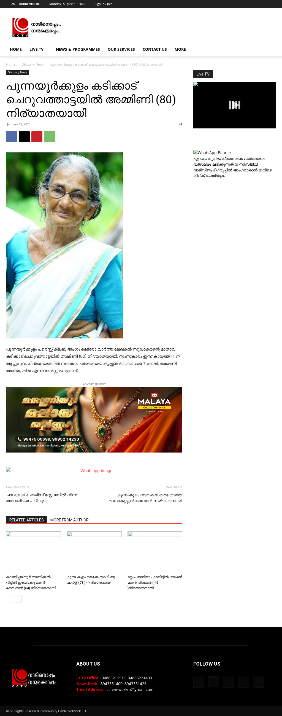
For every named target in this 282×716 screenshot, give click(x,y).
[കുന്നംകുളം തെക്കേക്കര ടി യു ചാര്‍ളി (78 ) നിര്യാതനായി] (94, 551)
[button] (269, 49)
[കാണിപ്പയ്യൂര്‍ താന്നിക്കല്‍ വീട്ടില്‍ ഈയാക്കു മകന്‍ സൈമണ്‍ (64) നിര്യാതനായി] (33, 551)
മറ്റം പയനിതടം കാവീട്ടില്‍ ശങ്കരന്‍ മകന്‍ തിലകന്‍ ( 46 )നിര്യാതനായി (155, 582)
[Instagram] (244, 4)
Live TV (36, 49)
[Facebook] (235, 4)
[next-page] (18, 599)
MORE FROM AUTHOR (69, 520)
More (180, 49)
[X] (263, 4)
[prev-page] (9, 599)
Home (16, 49)
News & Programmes (78, 49)
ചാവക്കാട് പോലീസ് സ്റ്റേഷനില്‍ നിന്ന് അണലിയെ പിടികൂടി (41, 497)
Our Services (121, 49)
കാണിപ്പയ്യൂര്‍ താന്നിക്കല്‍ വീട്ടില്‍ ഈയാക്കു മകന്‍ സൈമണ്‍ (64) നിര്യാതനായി (31, 582)
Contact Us (155, 49)
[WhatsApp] (49, 136)
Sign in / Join (104, 4)
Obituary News (32, 64)
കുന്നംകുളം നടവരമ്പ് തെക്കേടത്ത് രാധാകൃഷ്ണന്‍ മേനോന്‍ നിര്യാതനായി (145, 497)
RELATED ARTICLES (26, 520)
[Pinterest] (36, 136)
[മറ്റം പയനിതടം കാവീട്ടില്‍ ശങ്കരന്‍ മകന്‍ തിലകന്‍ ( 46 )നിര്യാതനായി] (155, 551)
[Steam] (254, 4)
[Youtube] (272, 4)
